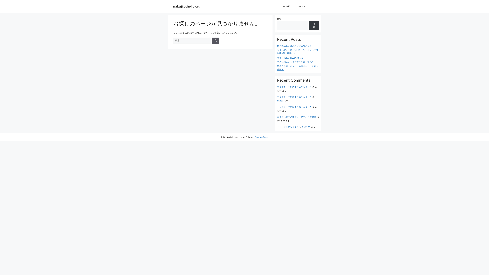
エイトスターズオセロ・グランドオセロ (296, 116)
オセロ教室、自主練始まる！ (291, 57)
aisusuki (306, 126)
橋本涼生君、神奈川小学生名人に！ (294, 45)
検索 (279, 19)
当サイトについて (305, 6)
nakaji (280, 100)
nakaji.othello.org (186, 6)
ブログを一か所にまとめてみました (294, 87)
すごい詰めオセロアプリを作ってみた (295, 62)
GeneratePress (261, 137)
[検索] (215, 41)
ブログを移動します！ (288, 126)
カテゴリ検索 (284, 6)
